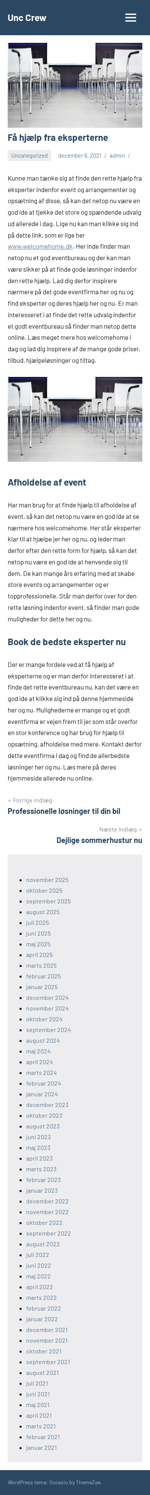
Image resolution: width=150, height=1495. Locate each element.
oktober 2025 (44, 890)
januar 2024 (42, 1093)
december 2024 (47, 997)
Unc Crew (27, 17)
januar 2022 (42, 1318)
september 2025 (48, 901)
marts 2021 (41, 1426)
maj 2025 (38, 943)
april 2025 (39, 954)
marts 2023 (41, 1168)
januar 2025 (42, 986)
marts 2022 (41, 1297)
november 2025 (47, 879)
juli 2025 (37, 922)
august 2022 (43, 1243)
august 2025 (43, 911)
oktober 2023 (44, 1115)
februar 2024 (43, 1083)
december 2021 (47, 1329)
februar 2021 (43, 1436)
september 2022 (48, 1233)
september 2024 (48, 1029)
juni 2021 (38, 1393)
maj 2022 (38, 1276)
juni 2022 (38, 1265)
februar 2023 (43, 1179)
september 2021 (48, 1361)
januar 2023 (42, 1190)
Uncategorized (29, 155)
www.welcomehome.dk (40, 246)
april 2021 (39, 1415)
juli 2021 (37, 1383)
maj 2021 (38, 1404)
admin (117, 155)
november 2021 (47, 1340)
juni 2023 (38, 1136)
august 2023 (43, 1126)
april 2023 (39, 1158)
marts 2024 (41, 1072)
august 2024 (43, 1040)
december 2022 (47, 1201)
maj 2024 (38, 1051)
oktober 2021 (44, 1351)
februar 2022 (43, 1308)
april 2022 (39, 1286)
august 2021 (42, 1372)
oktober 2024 (44, 1018)
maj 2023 (38, 1147)
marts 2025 (41, 965)
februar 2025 (43, 976)
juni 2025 (38, 933)
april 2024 (39, 1061)
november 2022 (47, 1211)
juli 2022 (37, 1254)
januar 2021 (41, 1447)
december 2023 (47, 1104)
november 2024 (47, 1008)
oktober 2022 (44, 1222)
